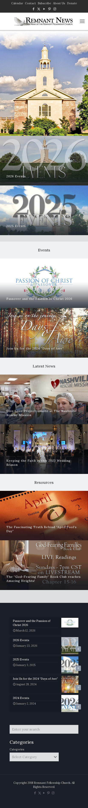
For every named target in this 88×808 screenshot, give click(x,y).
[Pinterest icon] (49, 9)
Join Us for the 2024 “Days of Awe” (35, 348)
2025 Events (16, 226)
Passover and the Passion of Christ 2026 (39, 299)
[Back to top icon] (79, 799)
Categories (17, 749)
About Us (59, 3)
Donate (72, 3)
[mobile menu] (82, 21)
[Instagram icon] (54, 9)
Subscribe (44, 3)
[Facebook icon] (33, 9)
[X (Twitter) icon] (38, 9)
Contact (30, 3)
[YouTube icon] (44, 9)
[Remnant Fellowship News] (44, 21)
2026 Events (16, 176)
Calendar (17, 3)
